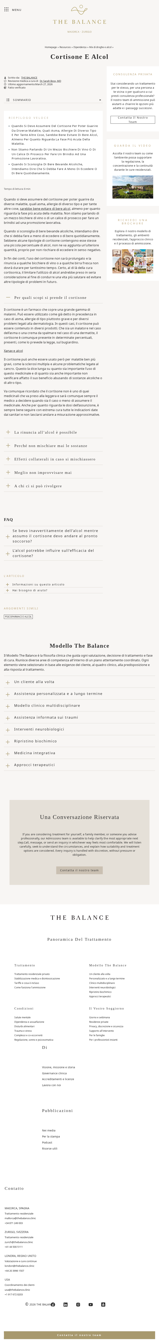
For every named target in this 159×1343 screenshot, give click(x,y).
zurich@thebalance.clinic (19, 1242)
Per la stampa (51, 1136)
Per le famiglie (97, 1035)
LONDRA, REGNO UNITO (20, 1256)
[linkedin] (65, 1304)
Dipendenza (79, 47)
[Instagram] (78, 1304)
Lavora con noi (51, 1085)
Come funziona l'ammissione (30, 987)
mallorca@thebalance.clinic (20, 1218)
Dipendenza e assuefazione (29, 1022)
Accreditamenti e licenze (58, 1079)
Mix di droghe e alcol (100, 47)
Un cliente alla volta (99, 974)
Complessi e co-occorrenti (28, 1035)
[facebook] (53, 1304)
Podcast (47, 1142)
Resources (65, 47)
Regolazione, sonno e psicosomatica (33, 1039)
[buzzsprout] (103, 1304)
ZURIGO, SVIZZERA (17, 1232)
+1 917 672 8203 (14, 1294)
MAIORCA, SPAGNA (17, 1208)
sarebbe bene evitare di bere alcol (45, 208)
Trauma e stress (23, 1030)
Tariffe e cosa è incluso (26, 983)
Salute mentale (22, 1017)
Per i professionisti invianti (103, 1039)
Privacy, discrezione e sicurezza (106, 1026)
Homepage (51, 47)
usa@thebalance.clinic (17, 1289)
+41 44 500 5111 (14, 1247)
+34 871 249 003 (14, 1223)
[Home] (79, 12)
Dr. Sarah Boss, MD (50, 81)
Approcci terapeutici (100, 996)
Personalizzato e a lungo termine (107, 978)
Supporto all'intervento (101, 1030)
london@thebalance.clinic (19, 1266)
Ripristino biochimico (100, 992)
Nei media (48, 1130)
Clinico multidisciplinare (102, 983)
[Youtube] (91, 1304)
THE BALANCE (29, 77)
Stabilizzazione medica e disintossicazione (37, 978)
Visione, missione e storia (58, 1067)
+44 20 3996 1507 (14, 1270)
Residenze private (98, 1022)
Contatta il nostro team (133, 120)
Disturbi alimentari (24, 1026)
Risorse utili (49, 1148)
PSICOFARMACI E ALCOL (18, 616)
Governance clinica (54, 1073)
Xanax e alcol (13, 351)
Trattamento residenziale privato (32, 974)
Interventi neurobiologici (102, 987)
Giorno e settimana (99, 1017)
